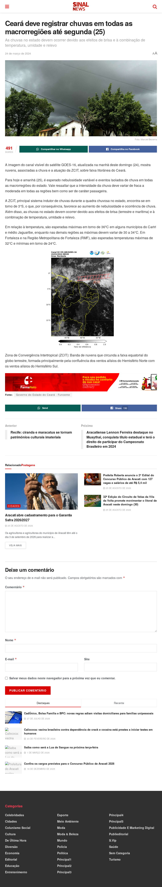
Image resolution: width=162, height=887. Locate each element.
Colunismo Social (17, 828)
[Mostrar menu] (7, 6)
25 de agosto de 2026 (20, 525)
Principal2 (64, 866)
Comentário (15, 587)
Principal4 (116, 815)
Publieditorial (118, 834)
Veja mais (17, 544)
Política (62, 853)
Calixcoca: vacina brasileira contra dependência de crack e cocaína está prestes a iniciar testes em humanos (88, 731)
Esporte (62, 815)
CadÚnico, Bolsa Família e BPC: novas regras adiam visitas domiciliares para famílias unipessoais (88, 713)
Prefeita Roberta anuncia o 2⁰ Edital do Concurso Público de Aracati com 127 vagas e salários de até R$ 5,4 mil (128, 479)
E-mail (11, 659)
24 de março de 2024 (18, 53)
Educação (12, 866)
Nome (10, 640)
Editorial (11, 859)
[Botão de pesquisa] (155, 6)
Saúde (113, 847)
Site (87, 659)
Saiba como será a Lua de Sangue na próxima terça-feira (61, 747)
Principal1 (64, 859)
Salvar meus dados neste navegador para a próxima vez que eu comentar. (62, 678)
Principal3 (64, 872)
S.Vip (112, 840)
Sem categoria (119, 853)
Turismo (115, 859)
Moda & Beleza (67, 834)
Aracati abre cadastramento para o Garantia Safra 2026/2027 (38, 517)
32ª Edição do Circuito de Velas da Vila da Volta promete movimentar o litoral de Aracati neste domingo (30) (130, 500)
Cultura (10, 834)
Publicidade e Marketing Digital (131, 828)
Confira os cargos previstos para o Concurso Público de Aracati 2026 (69, 763)
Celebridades (14, 815)
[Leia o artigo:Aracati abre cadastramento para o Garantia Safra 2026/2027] (41, 491)
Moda (61, 828)
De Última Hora (15, 840)
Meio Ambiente (68, 821)
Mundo (62, 840)
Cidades (14, 506)
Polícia (62, 847)
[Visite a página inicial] (81, 6)
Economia (12, 853)
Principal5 (116, 821)
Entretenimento (16, 872)
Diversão (11, 847)
